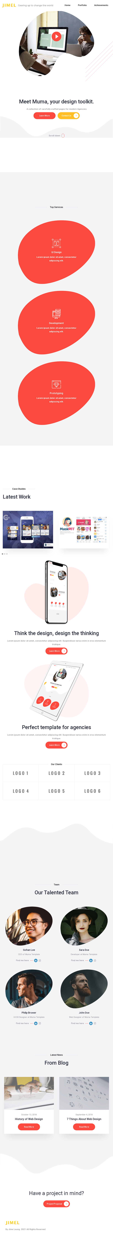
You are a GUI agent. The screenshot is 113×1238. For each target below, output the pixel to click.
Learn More (44, 116)
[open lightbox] (56, 43)
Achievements (101, 5)
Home (67, 5)
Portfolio (82, 5)
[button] (2, 554)
